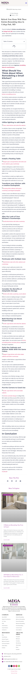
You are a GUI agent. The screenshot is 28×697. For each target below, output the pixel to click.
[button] (26, 3)
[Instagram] (14, 666)
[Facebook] (9, 666)
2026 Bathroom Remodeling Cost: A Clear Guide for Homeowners (13, 575)
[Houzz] (19, 666)
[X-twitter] (12, 666)
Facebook (4, 471)
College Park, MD (7, 31)
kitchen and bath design (10, 396)
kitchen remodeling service (9, 94)
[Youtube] (16, 666)
